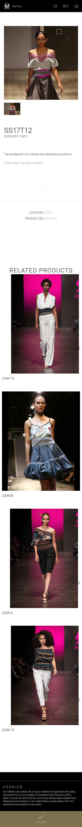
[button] (41, 819)
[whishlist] (53, 5)
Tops (23, 136)
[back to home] (13, 6)
